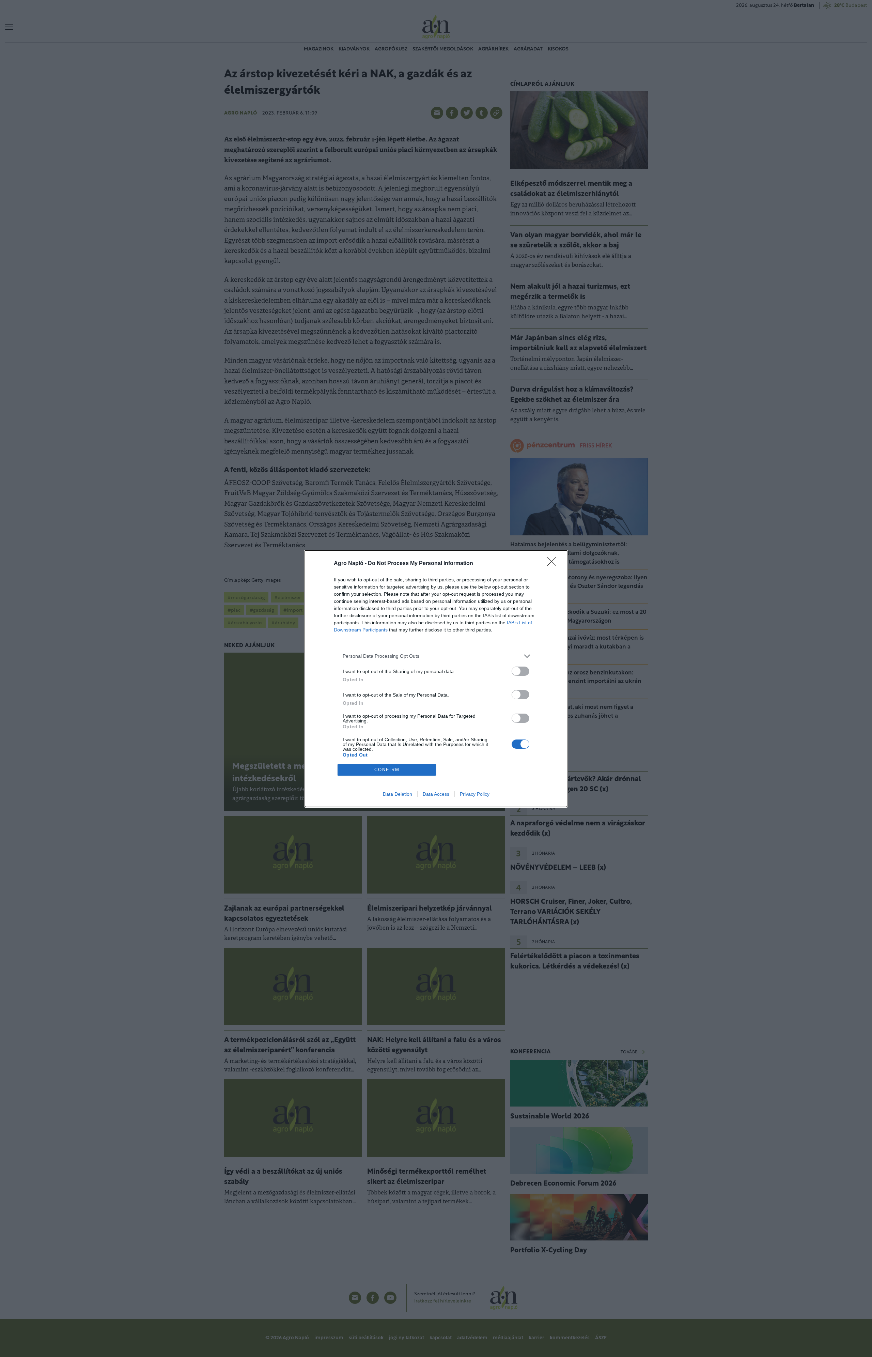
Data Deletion (397, 794)
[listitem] (436, 656)
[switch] (520, 671)
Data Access (436, 794)
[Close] (553, 563)
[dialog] (436, 678)
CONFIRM (387, 769)
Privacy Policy (474, 794)
